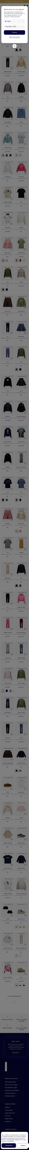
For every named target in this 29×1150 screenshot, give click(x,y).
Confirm (14, 32)
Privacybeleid (10, 1139)
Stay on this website (14, 37)
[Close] (14, 46)
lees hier (17, 1139)
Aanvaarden (8, 1145)
